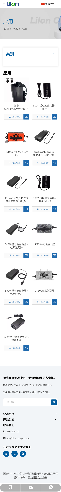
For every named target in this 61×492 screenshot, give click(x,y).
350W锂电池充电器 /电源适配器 (16, 292)
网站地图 (33, 477)
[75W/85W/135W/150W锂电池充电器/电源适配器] (44, 136)
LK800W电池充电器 (45, 244)
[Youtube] (14, 454)
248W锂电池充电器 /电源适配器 (16, 246)
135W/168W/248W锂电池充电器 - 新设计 (16, 199)
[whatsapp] (23, 454)
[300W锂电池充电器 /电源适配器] (44, 182)
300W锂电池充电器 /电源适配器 (44, 199)
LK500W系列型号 (44, 290)
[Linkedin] (6, 454)
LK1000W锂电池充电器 (16, 153)
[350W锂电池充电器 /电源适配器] (16, 275)
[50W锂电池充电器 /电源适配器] (16, 321)
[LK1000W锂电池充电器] (16, 136)
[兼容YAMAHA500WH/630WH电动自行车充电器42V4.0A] (16, 94)
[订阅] (54, 402)
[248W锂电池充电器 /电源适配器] (16, 228)
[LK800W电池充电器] (44, 228)
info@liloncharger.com (18, 438)
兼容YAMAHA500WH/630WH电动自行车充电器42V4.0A (16, 107)
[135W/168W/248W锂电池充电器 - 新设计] (16, 182)
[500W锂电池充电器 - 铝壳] (44, 89)
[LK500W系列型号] (44, 275)
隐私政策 (42, 477)
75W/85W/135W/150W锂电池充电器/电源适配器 (44, 153)
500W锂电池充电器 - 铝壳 (44, 107)
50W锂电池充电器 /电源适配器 (16, 338)
